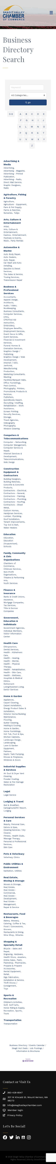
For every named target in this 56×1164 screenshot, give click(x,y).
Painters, (8, 751)
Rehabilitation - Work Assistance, (14, 407)
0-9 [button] (11, 114)
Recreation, (9, 1011)
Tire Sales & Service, (13, 274)
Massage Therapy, (12, 838)
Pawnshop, (9, 963)
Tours (6, 1013)
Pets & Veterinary (14, 853)
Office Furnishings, (12, 383)
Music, (7, 240)
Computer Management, (15, 445)
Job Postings (36, 1048)
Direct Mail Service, (13, 182)
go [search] (29, 102)
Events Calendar (37, 1045)
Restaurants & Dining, (14, 932)
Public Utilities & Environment (13, 865)
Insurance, (8, 599)
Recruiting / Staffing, (13, 403)
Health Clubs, (18, 836)
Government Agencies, (14, 628)
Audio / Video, (10, 305)
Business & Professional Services (11, 290)
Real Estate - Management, (10, 902)
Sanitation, (9, 871)
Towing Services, (11, 277)
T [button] (43, 133)
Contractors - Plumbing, (15, 499)
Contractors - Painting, (14, 496)
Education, (9, 538)
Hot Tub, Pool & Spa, (14, 734)
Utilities (18, 871)
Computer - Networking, (15, 442)
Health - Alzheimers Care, (13, 653)
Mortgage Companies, (14, 602)
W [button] (32, 139)
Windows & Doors (12, 760)
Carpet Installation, (13, 705)
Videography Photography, (10, 424)
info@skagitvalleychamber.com (24, 1105)
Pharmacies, (20, 963)
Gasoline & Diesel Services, (12, 270)
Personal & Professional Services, (15, 842)
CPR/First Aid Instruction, (10, 321)
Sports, (18, 1011)
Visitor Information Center (12, 635)
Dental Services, (11, 649)
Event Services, (11, 337)
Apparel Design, (11, 299)
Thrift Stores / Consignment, (10, 984)
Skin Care (8, 847)
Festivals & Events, (13, 238)
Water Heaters (10, 527)
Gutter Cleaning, (11, 723)
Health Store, (10, 957)
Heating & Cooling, (12, 725)
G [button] (26, 120)
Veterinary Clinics (12, 857)
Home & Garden (13, 696)
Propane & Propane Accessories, (13, 967)
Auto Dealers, (10, 257)
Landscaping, (10, 742)
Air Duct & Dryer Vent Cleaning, (14, 774)
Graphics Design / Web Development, (14, 358)
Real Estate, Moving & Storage (14, 879)
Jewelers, (21, 957)
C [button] (32, 114)
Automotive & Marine (12, 249)
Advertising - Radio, (13, 179)
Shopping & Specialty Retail (13, 943)
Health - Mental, (11, 661)
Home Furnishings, (12, 731)
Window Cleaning (12, 428)
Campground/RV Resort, (15, 808)
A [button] (20, 114)
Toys (6, 988)
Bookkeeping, (10, 308)
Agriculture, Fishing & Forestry (15, 196)
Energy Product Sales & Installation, (15, 709)
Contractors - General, (14, 493)
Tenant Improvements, (14, 522)
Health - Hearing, (12, 658)
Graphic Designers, (12, 185)
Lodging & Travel (13, 801)
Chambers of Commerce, (10, 564)
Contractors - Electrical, (15, 490)
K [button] (20, 126)
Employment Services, (14, 331)
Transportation (12, 1020)
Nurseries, (8, 213)
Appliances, (9, 700)
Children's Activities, (13, 1002)
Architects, (9, 302)
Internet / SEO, (11, 363)
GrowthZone (40, 1159)
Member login (15, 1110)
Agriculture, (9, 201)
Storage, (7, 417)
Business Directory (18, 1045)
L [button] (26, 126)
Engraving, (8, 954)
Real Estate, (9, 887)
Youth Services (11, 583)
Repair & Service (11, 907)
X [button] (38, 139)
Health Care (11, 643)
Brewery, (15, 920)
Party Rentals (17, 240)
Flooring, (8, 720)
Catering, (8, 923)
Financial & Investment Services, (14, 341)
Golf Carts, (14, 1005)
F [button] (21, 120)
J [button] (43, 120)
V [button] (26, 139)
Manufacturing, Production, (10, 369)
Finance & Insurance (9, 592)
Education (10, 534)
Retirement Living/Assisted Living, (14, 685)
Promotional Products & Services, (15, 392)
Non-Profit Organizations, (10, 573)
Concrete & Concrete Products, (14, 486)
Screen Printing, (11, 411)
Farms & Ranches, (12, 210)
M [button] (32, 126)
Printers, (21, 388)
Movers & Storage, (12, 884)
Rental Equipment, (12, 971)
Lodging (7, 811)
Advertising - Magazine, (14, 171)
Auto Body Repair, (12, 254)
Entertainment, (19, 235)
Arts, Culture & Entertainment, (11, 230)
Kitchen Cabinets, (12, 737)
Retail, (6, 974)
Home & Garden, (11, 728)
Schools (7, 546)
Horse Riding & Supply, (14, 1008)
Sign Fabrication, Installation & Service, (14, 978)
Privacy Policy (14, 1115)
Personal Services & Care (14, 819)
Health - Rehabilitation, (14, 669)
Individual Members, (13, 631)
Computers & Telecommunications (16, 437)
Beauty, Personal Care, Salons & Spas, (14, 825)
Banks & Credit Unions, (14, 597)
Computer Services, (13, 314)
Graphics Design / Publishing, (12, 352)
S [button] (37, 133)
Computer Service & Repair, (13, 449)
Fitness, (7, 836)
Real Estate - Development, (10, 897)
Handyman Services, (13, 513)
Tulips (16, 213)
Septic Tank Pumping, (14, 754)
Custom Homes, (11, 510)
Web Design (9, 462)
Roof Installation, (12, 519)
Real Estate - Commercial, (10, 891)
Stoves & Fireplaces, (13, 757)
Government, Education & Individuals (11, 621)
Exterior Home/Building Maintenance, (15, 715)
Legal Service (10, 795)
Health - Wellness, (12, 675)
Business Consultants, (14, 311)
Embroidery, (9, 325)
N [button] (38, 126)
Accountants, (10, 297)
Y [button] (44, 139)
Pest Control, (10, 385)
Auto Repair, (9, 260)
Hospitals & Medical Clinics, (13, 679)
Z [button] (32, 145)
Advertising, (9, 168)
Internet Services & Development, (13, 455)
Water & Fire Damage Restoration (14, 783)
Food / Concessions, (13, 926)
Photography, (10, 388)
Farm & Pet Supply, (13, 207)
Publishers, (9, 397)
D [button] (38, 114)
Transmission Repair (13, 280)
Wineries (19, 935)
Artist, (6, 226)
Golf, (6, 1005)
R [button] (32, 133)
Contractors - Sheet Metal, (13, 506)
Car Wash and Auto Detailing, (12, 264)
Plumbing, (17, 516)
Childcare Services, (12, 569)
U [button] (20, 139)
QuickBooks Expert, (13, 400)
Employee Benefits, (13, 328)
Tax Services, (10, 605)
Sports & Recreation (10, 997)
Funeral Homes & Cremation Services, (13, 347)
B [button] (26, 114)
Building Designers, (12, 479)
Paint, (19, 960)
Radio (6, 188)
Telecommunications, (14, 459)
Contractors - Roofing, (14, 502)
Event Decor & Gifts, (13, 334)
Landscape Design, (12, 740)
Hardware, (18, 954)
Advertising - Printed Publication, (13, 175)
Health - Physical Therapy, (12, 665)
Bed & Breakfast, (11, 805)
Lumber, (7, 516)
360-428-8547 (15, 1092)
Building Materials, (12, 482)
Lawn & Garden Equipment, (11, 747)
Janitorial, (8, 365)
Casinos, (7, 235)
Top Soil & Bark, (11, 525)
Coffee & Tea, (19, 923)
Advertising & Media (11, 163)
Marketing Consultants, (14, 374)
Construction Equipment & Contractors (11, 472)
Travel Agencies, (11, 420)
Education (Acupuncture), (11, 542)
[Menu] (51, 12)
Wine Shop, (9, 935)
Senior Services (11, 689)
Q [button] (26, 133)
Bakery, (7, 920)
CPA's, (6, 317)
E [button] (44, 114)
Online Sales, (10, 960)
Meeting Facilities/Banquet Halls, (15, 378)
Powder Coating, (11, 779)
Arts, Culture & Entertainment (12, 221)
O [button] (44, 126)
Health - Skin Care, (12, 672)
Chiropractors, (10, 647)
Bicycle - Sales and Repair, (13, 950)
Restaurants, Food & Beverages (14, 915)
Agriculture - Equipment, (15, 204)
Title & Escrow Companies (11, 609)
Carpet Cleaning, (11, 702)
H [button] (32, 120)
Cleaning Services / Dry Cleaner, (14, 831)
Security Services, (12, 414)
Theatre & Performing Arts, (14, 579)
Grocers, (8, 929)
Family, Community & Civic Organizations (14, 556)
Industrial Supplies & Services (15, 768)
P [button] (20, 133)
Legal (7, 791)
